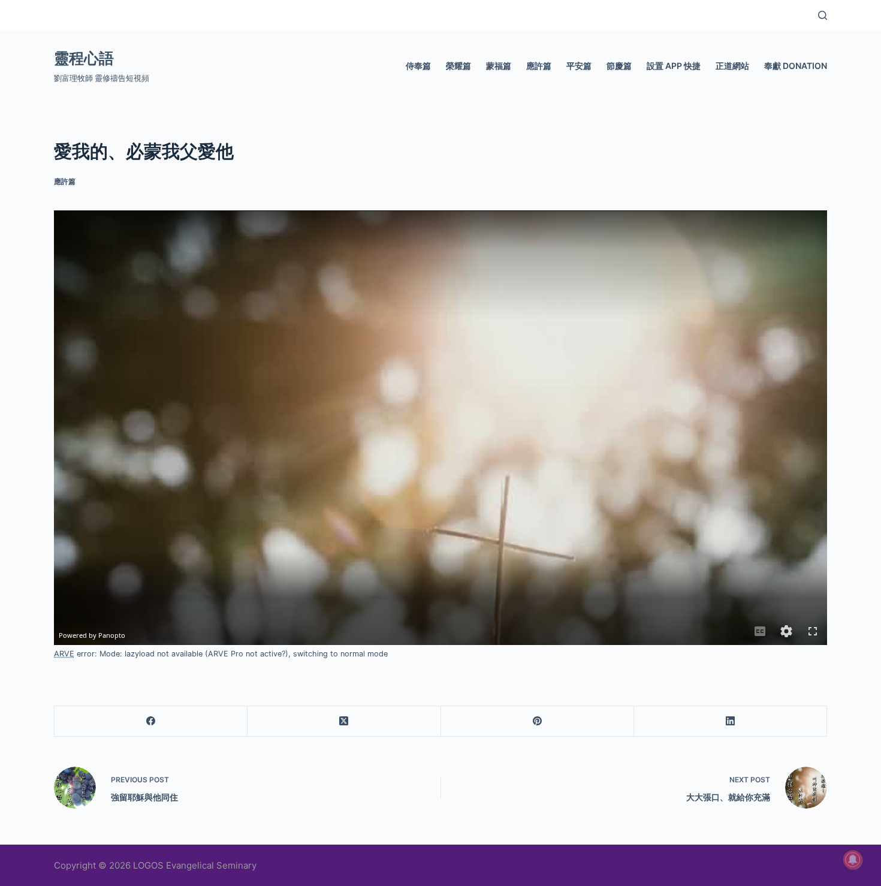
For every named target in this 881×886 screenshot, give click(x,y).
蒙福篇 (498, 66)
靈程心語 (84, 58)
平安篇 (579, 66)
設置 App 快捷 (674, 66)
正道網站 (732, 66)
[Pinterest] (537, 721)
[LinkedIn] (730, 721)
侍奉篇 (418, 66)
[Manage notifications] (852, 859)
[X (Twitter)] (344, 721)
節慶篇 (619, 66)
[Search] (822, 15)
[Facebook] (151, 721)
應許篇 (538, 66)
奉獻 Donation (795, 66)
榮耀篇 (458, 66)
